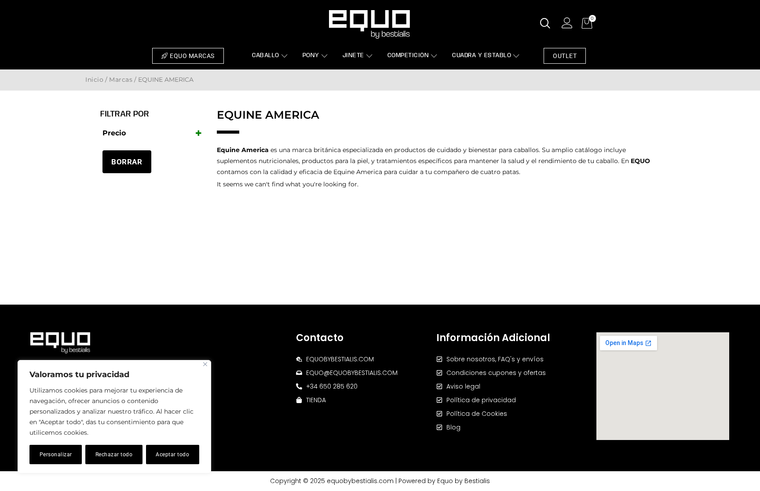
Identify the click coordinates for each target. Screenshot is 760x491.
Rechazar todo (114, 454)
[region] (114, 416)
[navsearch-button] (545, 24)
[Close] (205, 364)
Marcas (120, 80)
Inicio (94, 80)
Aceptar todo (172, 454)
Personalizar (56, 454)
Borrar (126, 161)
